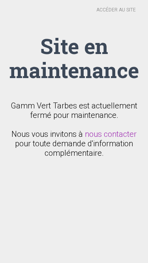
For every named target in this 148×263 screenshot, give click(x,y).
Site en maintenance (74, 58)
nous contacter (111, 134)
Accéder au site (116, 10)
